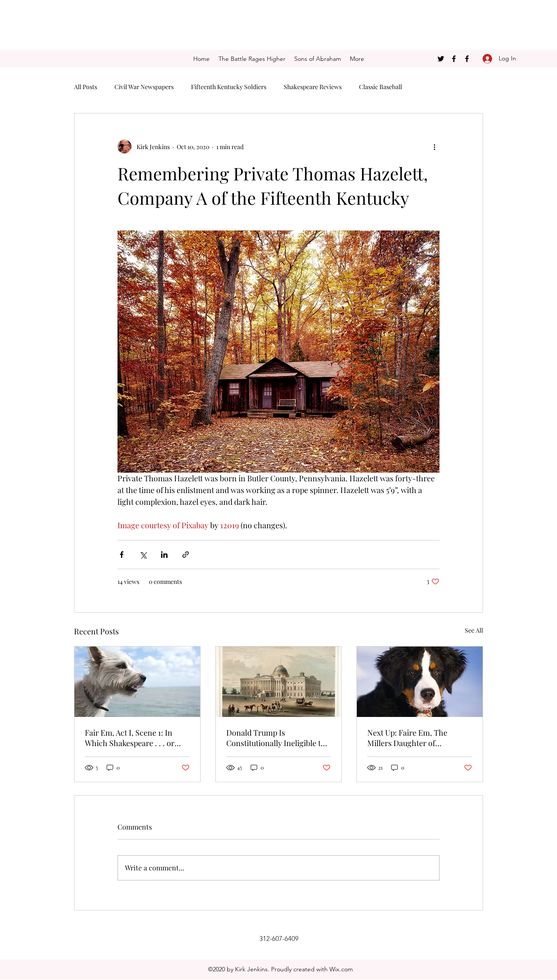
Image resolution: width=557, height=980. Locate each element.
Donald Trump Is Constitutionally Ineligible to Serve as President (275, 737)
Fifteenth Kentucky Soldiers (228, 87)
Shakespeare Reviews (313, 87)
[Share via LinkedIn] (164, 554)
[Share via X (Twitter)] (143, 554)
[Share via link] (185, 554)
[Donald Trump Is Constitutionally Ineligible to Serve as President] (279, 682)
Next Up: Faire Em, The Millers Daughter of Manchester (407, 737)
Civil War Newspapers (144, 87)
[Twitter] (440, 58)
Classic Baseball (380, 87)
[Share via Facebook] (121, 554)
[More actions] (434, 146)
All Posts (85, 87)
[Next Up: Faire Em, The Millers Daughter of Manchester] (420, 682)
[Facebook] (454, 58)
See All (474, 630)
